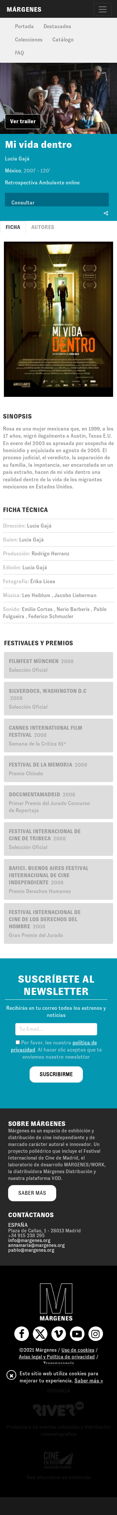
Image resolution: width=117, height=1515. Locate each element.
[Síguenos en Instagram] (95, 1333)
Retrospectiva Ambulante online (42, 182)
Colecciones (29, 39)
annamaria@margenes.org (36, 1245)
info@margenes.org (29, 1240)
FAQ (19, 53)
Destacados (57, 26)
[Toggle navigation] (103, 9)
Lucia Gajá (17, 158)
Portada (24, 26)
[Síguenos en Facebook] (21, 1333)
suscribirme (56, 1074)
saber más (32, 1193)
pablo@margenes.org (31, 1250)
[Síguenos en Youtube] (77, 1333)
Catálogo (63, 39)
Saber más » (88, 1380)
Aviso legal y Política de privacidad (57, 1356)
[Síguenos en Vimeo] (58, 1333)
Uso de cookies (77, 1350)
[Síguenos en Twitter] (40, 1333)
